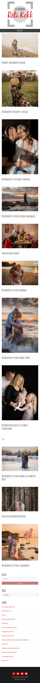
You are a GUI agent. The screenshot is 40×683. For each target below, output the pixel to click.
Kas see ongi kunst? (8, 627)
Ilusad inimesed (7, 619)
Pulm (3, 644)
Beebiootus (5, 611)
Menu (20, 30)
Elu (3, 615)
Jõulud (4, 623)
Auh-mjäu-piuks (7, 607)
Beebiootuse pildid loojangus (15, 565)
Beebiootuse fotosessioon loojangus (18, 216)
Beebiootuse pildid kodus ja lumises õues (19, 477)
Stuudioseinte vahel (8, 652)
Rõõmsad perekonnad (9, 648)
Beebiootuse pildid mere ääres (16, 358)
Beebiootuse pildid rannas (14, 290)
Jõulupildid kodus (10, 253)
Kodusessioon (6, 636)
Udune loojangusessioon (13, 62)
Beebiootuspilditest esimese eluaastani (15, 426)
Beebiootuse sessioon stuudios (16, 179)
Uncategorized (6, 656)
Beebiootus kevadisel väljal (15, 112)
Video (4, 660)
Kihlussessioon (7, 632)
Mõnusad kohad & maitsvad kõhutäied (14, 640)
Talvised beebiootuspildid (14, 516)
